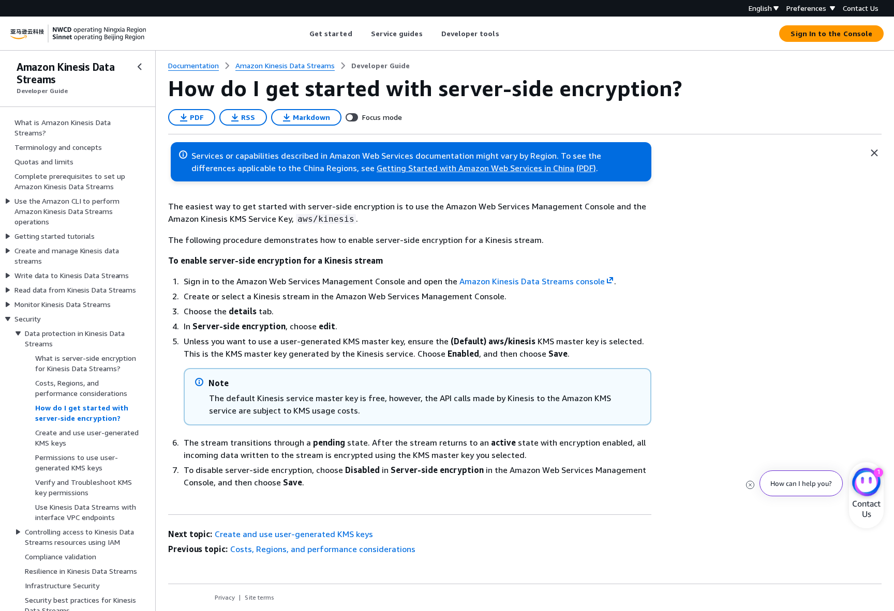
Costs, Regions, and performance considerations (322, 549)
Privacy (225, 597)
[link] (380, 65)
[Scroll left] (301, 33)
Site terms (259, 597)
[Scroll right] (506, 33)
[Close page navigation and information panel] (874, 153)
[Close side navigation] (139, 66)
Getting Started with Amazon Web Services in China (475, 168)
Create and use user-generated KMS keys (294, 534)
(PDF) (586, 168)
